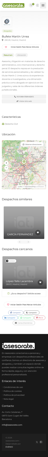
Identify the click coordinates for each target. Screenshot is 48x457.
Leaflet (20, 186)
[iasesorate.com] (13, 5)
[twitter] (36, 442)
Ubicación (21, 55)
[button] (6, 163)
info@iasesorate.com (12, 425)
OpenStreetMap (30, 186)
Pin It (40, 318)
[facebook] (40, 442)
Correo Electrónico (24, 323)
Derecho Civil (11, 124)
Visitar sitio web (25, 101)
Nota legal (9, 399)
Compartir (16, 313)
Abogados (7, 31)
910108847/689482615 (25, 97)
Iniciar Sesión (37, 5)
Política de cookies (13, 391)
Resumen (8, 55)
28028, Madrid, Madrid (15, 40)
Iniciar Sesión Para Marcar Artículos (25, 305)
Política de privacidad (14, 395)
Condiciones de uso (13, 387)
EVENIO (9, 447)
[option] (24, 222)
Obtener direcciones (33, 144)
